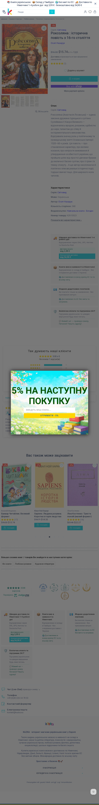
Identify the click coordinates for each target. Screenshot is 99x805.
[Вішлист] (90, 12)
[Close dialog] (84, 374)
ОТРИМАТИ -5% (49, 415)
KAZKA (10, 12)
